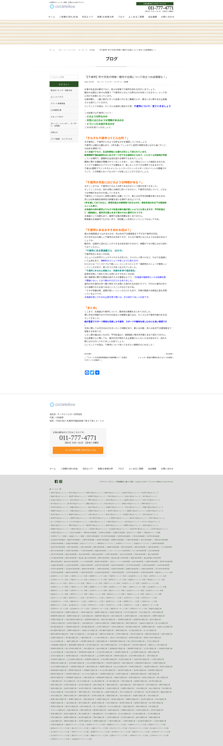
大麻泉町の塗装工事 (165, 648)
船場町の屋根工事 (70, 717)
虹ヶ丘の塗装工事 (150, 630)
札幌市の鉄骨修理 (158, 543)
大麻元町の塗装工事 (139, 645)
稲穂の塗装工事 (98, 688)
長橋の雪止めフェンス (149, 503)
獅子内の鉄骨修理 (57, 550)
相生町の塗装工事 (113, 688)
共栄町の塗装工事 (122, 634)
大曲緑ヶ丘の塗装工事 (164, 626)
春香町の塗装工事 (57, 703)
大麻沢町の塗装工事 (113, 663)
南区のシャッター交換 (58, 583)
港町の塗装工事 (85, 710)
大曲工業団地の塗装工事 (74, 619)
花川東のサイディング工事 (60, 732)
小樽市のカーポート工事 (149, 605)
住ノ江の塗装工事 (99, 706)
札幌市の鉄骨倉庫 (123, 536)
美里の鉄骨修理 (100, 550)
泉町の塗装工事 (167, 634)
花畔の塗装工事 (126, 681)
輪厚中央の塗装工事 (107, 634)
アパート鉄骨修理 (58, 103)
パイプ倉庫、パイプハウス (61, 139)
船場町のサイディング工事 (100, 732)
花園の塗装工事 (88, 699)
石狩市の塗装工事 (157, 710)
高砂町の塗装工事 (140, 670)
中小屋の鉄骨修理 (57, 558)
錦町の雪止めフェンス (94, 492)
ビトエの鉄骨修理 (86, 561)
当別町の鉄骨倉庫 (103, 540)
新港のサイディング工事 (157, 724)
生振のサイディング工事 (118, 735)
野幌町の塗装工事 (106, 666)
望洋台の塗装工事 (72, 706)
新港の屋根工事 (56, 713)
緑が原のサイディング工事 (121, 732)
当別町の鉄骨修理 (117, 568)
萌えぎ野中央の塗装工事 (136, 641)
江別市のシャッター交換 (59, 579)
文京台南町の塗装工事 (76, 663)
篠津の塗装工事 (91, 666)
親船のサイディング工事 (99, 735)
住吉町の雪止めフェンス (130, 492)
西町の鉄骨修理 (103, 558)
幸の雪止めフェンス (150, 496)
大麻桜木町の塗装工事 (141, 659)
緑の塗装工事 (153, 706)
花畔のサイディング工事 (80, 732)
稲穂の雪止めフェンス (58, 496)
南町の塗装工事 (131, 623)
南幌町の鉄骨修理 (132, 568)
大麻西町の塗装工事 (107, 674)
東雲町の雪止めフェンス (59, 511)
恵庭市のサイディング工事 (75, 724)
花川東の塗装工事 (113, 681)
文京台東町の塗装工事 (137, 655)
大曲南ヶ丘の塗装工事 (89, 630)
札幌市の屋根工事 (57, 724)
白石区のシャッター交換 (98, 579)
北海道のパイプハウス (141, 543)
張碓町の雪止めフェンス (135, 511)
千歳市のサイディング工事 (137, 724)
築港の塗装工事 (113, 710)
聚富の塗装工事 (56, 684)
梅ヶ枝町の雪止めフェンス (99, 518)
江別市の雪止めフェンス (159, 529)
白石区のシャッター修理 (135, 590)
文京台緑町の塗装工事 (109, 659)
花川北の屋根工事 (124, 713)
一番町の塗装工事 (72, 641)
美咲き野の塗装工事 (108, 619)
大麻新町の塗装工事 (77, 666)
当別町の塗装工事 (57, 612)
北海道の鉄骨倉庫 (72, 543)
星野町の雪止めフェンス (78, 518)
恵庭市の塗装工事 (155, 608)
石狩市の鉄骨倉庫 (153, 536)
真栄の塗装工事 (151, 684)
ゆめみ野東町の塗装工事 (94, 663)
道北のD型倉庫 (75, 532)
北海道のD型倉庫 (119, 532)
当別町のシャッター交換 (59, 576)
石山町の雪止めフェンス (154, 511)
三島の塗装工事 (87, 623)
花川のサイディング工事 (118, 728)
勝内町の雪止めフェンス (94, 525)
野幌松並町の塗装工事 (138, 674)
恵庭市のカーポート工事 (119, 608)
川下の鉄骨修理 (166, 547)
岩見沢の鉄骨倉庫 (92, 536)
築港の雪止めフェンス (113, 525)
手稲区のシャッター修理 (135, 594)
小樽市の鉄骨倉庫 (88, 540)
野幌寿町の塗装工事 (92, 659)
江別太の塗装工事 (153, 641)
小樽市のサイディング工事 (138, 735)
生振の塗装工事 (125, 684)
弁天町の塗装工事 (70, 684)
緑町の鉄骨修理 (139, 547)
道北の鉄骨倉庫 (146, 540)
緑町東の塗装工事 (57, 674)
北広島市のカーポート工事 (79, 608)
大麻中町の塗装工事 (124, 670)
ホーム (51, 16)
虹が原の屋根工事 (127, 717)
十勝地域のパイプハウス (105, 543)
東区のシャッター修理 (97, 594)
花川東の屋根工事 (154, 713)
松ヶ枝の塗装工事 (114, 706)
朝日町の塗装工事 (116, 612)
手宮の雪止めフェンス (115, 496)
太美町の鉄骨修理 (151, 561)
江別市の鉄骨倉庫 (138, 536)
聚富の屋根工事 (98, 717)
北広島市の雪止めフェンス (118, 529)
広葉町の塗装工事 (57, 637)
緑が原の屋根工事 (85, 717)
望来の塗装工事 (98, 684)
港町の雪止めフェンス (76, 525)
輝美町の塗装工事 (117, 623)
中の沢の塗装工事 (130, 612)
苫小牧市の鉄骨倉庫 (108, 536)
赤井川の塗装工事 (126, 692)
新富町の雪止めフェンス (119, 518)
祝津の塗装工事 (160, 699)
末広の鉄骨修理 (153, 550)
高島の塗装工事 (72, 710)
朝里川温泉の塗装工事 (58, 699)
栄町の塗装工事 (157, 612)
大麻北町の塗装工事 (87, 655)
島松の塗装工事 (116, 616)
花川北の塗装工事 (83, 681)
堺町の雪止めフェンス (95, 500)
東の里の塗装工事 (72, 637)
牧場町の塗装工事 (159, 663)
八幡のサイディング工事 (99, 728)
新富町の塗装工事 (57, 706)
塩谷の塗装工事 (125, 695)
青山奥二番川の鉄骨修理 (87, 558)
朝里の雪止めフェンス (78, 507)
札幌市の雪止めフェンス (59, 532)
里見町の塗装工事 (73, 616)
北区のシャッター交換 (76, 583)
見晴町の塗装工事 (127, 710)
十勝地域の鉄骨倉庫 (161, 540)
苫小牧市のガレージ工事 (94, 597)
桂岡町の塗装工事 (127, 688)
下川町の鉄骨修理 (86, 550)
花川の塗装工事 (69, 681)
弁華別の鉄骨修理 (86, 565)
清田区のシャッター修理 (59, 594)
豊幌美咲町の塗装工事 (117, 648)
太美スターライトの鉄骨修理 (120, 561)
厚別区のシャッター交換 (156, 579)
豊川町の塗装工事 (152, 692)
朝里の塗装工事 (112, 695)
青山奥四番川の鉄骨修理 (152, 558)
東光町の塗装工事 (135, 637)
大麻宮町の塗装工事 (72, 674)
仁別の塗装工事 (91, 634)
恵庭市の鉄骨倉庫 (73, 540)
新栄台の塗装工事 (166, 666)
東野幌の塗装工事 (57, 648)
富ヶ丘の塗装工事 (161, 623)
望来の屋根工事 (141, 717)
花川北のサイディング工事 (138, 728)
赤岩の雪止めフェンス (112, 503)
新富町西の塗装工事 (92, 619)
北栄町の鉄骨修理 (72, 550)
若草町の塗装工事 (135, 666)
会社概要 (152, 16)
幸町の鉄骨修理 (126, 547)
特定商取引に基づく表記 (124, 481)
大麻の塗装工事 (88, 648)
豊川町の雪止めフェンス (75, 503)
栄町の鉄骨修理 (72, 547)
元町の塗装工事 (152, 655)
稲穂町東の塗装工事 (102, 616)
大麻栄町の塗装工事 (58, 659)
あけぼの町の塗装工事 (107, 670)
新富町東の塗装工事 (141, 619)
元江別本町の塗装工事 (104, 652)
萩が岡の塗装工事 (92, 645)
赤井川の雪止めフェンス (151, 500)
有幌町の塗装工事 (103, 699)
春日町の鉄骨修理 (101, 561)
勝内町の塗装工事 (99, 710)
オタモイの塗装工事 (58, 710)
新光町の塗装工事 (126, 703)
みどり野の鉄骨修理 (139, 550)
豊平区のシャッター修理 (78, 594)
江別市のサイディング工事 (159, 735)
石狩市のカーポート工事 (59, 608)
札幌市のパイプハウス (123, 543)
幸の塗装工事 (167, 688)
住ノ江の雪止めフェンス (59, 521)
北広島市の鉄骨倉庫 (58, 540)
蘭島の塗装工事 (166, 692)
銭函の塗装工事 (141, 706)
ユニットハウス (57, 96)
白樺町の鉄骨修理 (113, 547)
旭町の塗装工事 (138, 684)
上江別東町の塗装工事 (104, 655)
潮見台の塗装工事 (70, 695)
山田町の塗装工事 (111, 692)
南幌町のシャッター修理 (98, 587)
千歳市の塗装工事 (86, 612)
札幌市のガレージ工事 (113, 597)
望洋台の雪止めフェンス (138, 518)
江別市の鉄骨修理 (163, 565)
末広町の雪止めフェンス (149, 492)
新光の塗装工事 (84, 703)
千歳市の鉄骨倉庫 (132, 540)
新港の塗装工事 (134, 677)
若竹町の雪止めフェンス (59, 507)
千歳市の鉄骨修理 (147, 568)
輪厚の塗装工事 (121, 630)
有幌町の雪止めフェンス (96, 511)
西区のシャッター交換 (112, 583)
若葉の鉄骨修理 (139, 554)
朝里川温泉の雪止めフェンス (153, 507)
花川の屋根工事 (110, 713)
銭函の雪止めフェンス (115, 521)
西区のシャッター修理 (116, 590)
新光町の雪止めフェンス (59, 518)
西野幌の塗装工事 (120, 655)
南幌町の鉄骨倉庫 (117, 540)
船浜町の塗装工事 (98, 703)
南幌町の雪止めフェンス (59, 529)
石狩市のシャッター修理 (78, 590)
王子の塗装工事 (124, 645)
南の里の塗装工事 (57, 626)
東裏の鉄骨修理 (136, 558)
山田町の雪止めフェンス (132, 500)
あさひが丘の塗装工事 (89, 674)
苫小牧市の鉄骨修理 (133, 565)
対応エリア (87, 16)
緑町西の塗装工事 (75, 670)
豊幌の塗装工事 (102, 641)
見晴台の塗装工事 (120, 677)
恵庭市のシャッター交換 (163, 572)
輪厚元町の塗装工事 (152, 634)
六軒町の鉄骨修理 (111, 554)
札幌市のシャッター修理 (59, 587)
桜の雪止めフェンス (58, 503)
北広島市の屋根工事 (145, 721)
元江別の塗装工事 (150, 648)
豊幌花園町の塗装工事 (76, 645)
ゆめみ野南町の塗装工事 (59, 666)
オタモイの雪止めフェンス (150, 521)
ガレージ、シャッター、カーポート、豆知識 (112, 82)
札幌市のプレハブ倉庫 (58, 536)
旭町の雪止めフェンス (58, 492)
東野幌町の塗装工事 (134, 648)
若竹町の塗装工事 (98, 695)
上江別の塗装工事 (57, 652)
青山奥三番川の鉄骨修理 (119, 558)
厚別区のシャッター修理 (115, 594)
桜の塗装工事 (139, 692)
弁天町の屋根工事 (113, 717)
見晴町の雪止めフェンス (132, 525)
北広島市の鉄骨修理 (72, 568)
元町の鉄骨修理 (85, 547)
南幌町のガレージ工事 (131, 601)
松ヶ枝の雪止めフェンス (78, 521)
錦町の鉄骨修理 (98, 547)
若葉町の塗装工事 (73, 630)
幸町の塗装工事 (127, 663)
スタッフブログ (57, 116)
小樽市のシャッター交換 (78, 576)
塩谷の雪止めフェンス (95, 507)
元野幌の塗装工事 (72, 655)
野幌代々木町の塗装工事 (152, 637)
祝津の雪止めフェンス (58, 514)
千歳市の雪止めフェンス (78, 529)
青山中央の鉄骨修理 (71, 561)
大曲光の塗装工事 (117, 626)
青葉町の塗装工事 (101, 612)
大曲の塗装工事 (144, 616)
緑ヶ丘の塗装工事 (120, 666)
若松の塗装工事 (153, 695)
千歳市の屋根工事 (114, 721)
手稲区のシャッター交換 (78, 579)
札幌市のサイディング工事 (60, 739)
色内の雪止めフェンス (150, 514)
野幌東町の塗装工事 (155, 670)
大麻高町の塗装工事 (151, 666)
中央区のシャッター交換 (130, 583)
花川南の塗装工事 (98, 681)
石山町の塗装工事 (147, 699)
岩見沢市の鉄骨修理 (58, 547)
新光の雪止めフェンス (113, 514)
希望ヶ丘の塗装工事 (77, 634)
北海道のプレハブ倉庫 (76, 536)
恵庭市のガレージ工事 (78, 601)
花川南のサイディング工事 (159, 728)
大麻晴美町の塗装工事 (73, 677)
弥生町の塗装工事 (125, 659)
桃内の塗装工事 (71, 692)
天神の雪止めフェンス (113, 500)
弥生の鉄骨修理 (84, 554)
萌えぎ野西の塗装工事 (109, 645)
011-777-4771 (160, 7)
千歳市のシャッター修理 (78, 587)
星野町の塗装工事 (140, 703)
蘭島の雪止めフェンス (94, 503)
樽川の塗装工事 (162, 677)
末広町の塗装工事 (85, 688)
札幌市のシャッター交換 (149, 583)
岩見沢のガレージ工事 (76, 597)
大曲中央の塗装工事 (102, 623)
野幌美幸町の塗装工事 (104, 677)
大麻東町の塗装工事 (87, 641)
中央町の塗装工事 (122, 674)
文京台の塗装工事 (57, 655)
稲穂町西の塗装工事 (58, 616)
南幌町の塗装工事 (72, 612)
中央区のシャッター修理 (154, 590)
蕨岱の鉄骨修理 (71, 558)
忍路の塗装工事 (128, 706)
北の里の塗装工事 (135, 630)
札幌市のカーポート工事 (138, 608)
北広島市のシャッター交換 (137, 576)
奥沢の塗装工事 (85, 706)
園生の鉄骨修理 (71, 554)
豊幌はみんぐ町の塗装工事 (157, 645)
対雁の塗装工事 (88, 677)
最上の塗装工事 (154, 688)
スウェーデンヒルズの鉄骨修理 (119, 550)
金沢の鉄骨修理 (137, 561)
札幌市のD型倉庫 (104, 532)
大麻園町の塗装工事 (90, 670)
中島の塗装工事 (71, 652)
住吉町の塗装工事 (70, 688)
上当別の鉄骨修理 (72, 565)
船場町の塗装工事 (140, 681)
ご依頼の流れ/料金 (68, 16)
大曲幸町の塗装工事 (124, 619)
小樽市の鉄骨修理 (103, 568)
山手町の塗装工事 (103, 626)
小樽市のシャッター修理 (136, 587)
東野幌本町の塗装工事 (86, 652)
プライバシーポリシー (107, 481)
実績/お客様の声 (105, 16)
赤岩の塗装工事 (56, 695)
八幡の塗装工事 (85, 637)
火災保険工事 (56, 110)
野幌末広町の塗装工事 (58, 663)
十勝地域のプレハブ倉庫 (151, 532)
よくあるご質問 (136, 16)
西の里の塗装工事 (88, 626)
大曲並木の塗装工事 (146, 623)
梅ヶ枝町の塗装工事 (156, 703)
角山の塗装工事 (102, 648)
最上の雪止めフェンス (133, 496)
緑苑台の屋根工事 (70, 713)
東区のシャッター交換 (94, 583)
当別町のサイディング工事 (95, 724)
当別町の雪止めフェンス (98, 529)
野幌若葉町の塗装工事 (117, 641)
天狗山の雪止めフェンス (59, 500)
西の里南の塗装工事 (107, 630)
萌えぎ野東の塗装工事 (73, 648)
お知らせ (54, 132)
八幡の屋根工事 (97, 713)
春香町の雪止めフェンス (77, 514)
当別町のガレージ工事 (113, 601)
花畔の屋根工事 (56, 717)
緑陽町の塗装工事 (148, 626)
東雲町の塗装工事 (75, 699)
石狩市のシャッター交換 (157, 576)
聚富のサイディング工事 (140, 732)
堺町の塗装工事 (84, 692)
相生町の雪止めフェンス (77, 496)
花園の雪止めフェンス (78, 511)
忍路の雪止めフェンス (97, 521)
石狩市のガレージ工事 (149, 597)
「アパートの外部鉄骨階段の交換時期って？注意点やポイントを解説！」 (105, 358)
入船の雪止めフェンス (95, 514)
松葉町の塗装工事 (57, 619)
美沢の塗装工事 (155, 619)
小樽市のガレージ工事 (95, 601)
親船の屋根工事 (154, 717)
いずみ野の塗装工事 (100, 637)
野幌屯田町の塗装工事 (58, 670)
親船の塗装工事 (112, 684)
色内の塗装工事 (112, 703)
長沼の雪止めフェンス (150, 525)
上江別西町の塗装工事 (138, 652)
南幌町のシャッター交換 (98, 576)
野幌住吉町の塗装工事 (143, 663)
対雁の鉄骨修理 (153, 547)
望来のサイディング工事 (80, 735)
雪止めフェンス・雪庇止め (61, 90)
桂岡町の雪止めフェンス (96, 496)
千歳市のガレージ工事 (149, 601)
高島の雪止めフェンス (58, 525)
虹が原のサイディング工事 (60, 735)
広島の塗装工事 (87, 616)
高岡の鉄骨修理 (97, 554)
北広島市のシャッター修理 (157, 587)
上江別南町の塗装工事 (75, 659)
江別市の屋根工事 (160, 721)
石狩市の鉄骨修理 (57, 568)
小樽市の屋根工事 (129, 721)
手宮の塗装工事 (141, 688)
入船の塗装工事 (71, 703)
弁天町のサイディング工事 (161, 732)
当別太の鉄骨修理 (126, 554)
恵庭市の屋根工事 (70, 721)
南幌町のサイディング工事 (116, 724)
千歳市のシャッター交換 (117, 576)
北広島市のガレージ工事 (59, 601)
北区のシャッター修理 (58, 597)
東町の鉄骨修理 (56, 561)
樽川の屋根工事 (84, 713)
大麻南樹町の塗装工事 (58, 645)
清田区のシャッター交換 (136, 579)
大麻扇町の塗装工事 (121, 652)
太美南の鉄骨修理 (57, 565)
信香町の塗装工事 (139, 695)
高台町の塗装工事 (73, 623)
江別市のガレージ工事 (131, 597)
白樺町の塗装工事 (158, 616)
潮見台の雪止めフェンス (130, 503)
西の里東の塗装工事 (58, 630)
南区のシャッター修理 (154, 594)
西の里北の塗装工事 (133, 626)
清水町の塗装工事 (117, 699)
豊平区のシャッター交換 (117, 579)
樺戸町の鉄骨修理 (166, 561)
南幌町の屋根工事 (99, 721)
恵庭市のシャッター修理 (59, 590)
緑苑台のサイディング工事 (60, 728)
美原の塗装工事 (153, 674)
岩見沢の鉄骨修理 (117, 565)
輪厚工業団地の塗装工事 (59, 634)
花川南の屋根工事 (139, 713)
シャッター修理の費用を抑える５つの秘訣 (155, 357)
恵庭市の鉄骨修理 (88, 568)
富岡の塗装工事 (56, 688)
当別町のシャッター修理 (117, 587)
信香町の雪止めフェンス (114, 507)
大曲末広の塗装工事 (58, 623)
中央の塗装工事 (144, 612)
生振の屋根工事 (56, 721)
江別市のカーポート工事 (99, 608)
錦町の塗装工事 (153, 652)
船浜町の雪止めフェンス (132, 514)
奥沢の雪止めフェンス (157, 518)
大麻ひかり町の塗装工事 (118, 637)
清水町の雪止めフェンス (115, 511)
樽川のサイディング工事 (80, 728)
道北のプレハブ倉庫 (134, 532)
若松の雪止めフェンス (133, 507)
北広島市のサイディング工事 (82, 739)
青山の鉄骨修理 (153, 554)
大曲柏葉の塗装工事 (72, 626)
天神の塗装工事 (97, 692)
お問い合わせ (168, 16)
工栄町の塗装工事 (158, 659)
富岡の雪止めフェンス (112, 492)
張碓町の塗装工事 (132, 699)
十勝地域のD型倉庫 (89, 532)
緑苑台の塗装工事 (148, 677)
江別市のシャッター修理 (98, 590)
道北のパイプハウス (87, 543)
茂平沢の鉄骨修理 (57, 554)
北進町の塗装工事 (130, 616)
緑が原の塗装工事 (155, 681)
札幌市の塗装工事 (142, 710)
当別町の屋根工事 (85, 721)
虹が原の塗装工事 (85, 684)
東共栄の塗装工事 (137, 634)
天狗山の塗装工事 (57, 692)
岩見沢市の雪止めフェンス (139, 529)
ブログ (121, 16)
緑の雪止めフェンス (132, 521)
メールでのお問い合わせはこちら (80, 449)
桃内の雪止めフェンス (78, 500)
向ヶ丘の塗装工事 (57, 641)
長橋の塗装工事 (84, 695)
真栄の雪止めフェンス (76, 492)
